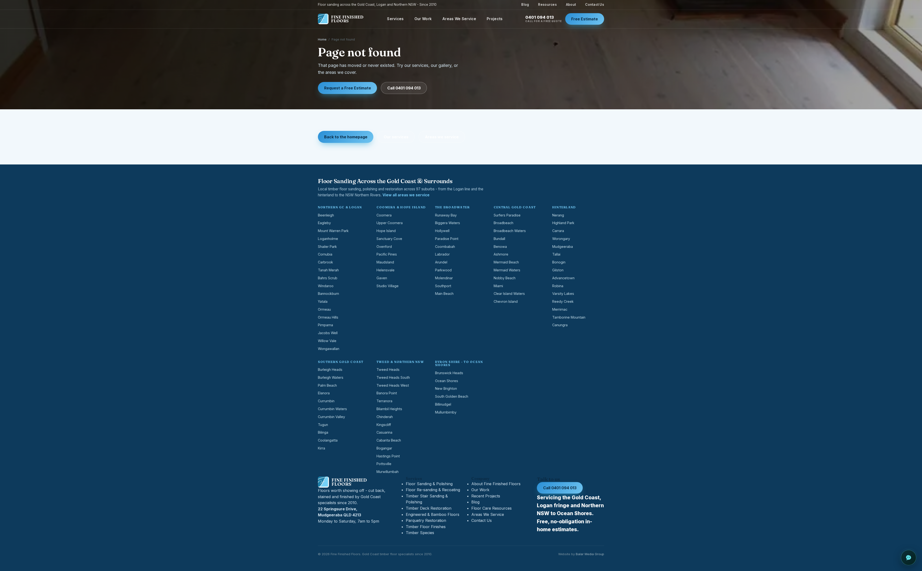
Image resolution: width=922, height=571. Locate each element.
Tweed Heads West (392, 385)
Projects (495, 19)
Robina (557, 286)
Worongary (561, 239)
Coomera (384, 215)
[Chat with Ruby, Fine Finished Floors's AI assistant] (908, 557)
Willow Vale (327, 341)
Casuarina (384, 432)
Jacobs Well (328, 333)
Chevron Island (506, 301)
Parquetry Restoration (426, 520)
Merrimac (559, 309)
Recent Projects (485, 496)
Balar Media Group (590, 554)
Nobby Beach (505, 278)
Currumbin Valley (331, 417)
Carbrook (325, 262)
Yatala (323, 301)
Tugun (323, 425)
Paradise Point (446, 239)
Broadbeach (503, 223)
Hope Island (386, 231)
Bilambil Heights (389, 409)
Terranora (384, 401)
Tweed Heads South (393, 377)
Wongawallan (328, 349)
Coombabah (445, 247)
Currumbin (326, 401)
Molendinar (444, 278)
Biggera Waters (447, 223)
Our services (396, 136)
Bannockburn (328, 293)
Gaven (381, 278)
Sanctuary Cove (389, 239)
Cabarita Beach (388, 440)
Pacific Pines (386, 254)
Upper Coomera (389, 223)
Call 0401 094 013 (404, 88)
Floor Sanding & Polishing (429, 483)
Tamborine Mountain (568, 317)
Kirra (321, 448)
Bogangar (384, 448)
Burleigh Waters (330, 377)
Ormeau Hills (328, 317)
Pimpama (325, 325)
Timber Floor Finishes (426, 526)
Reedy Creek (563, 301)
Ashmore (501, 254)
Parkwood (443, 270)
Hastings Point (388, 456)
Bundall (499, 239)
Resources (547, 4)
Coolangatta (328, 440)
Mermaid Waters (507, 270)
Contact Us (594, 4)
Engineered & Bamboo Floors (432, 514)
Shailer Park (327, 247)
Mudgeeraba (562, 247)
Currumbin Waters (332, 409)
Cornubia (325, 254)
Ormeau (324, 309)
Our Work (423, 19)
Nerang (558, 215)
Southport (443, 286)
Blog (525, 4)
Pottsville (383, 464)
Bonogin (558, 262)
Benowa (500, 247)
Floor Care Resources (491, 508)
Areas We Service (459, 19)
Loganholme (328, 239)
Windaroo (326, 286)
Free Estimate (584, 19)
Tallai (556, 254)
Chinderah (384, 417)
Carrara (558, 231)
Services (395, 19)
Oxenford (384, 247)
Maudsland (385, 262)
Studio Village (387, 286)
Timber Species (420, 532)
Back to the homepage (345, 136)
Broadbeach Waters (510, 231)
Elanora (324, 393)
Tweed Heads (388, 369)
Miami (498, 286)
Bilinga (323, 432)
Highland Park (563, 223)
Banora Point (386, 393)
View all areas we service (406, 195)
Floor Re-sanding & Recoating (433, 489)
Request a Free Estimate (347, 88)
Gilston (558, 270)
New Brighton (446, 388)
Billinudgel (443, 404)
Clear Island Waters (509, 293)
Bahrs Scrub (327, 278)
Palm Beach (327, 385)
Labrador (442, 254)
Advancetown (563, 278)
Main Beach (444, 293)
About (571, 4)
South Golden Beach (451, 396)
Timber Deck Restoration (428, 508)
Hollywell (442, 231)
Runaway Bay (446, 215)
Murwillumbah (387, 472)
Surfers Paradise (507, 215)
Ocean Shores (446, 381)
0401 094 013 (543, 19)
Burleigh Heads (330, 369)
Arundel (441, 262)
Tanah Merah (328, 270)
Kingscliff (383, 425)
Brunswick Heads (449, 373)
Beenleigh (326, 215)
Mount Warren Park (333, 231)
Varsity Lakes (563, 293)
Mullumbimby (445, 412)
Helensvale (385, 270)
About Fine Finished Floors (496, 483)
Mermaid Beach (506, 262)
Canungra (560, 325)
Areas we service (442, 136)
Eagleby (324, 223)
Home (322, 39)
